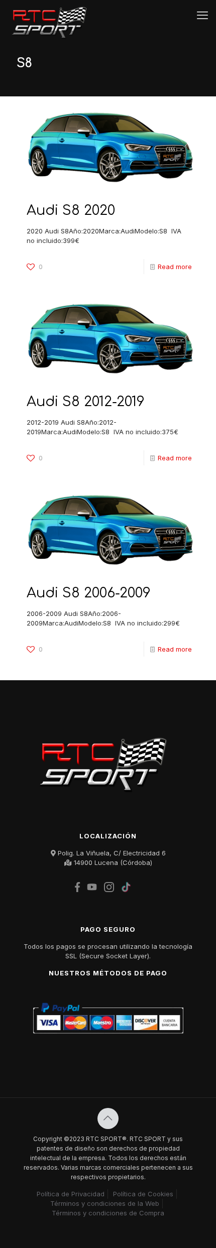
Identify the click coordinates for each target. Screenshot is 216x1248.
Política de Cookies (143, 1194)
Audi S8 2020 (71, 210)
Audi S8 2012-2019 (86, 401)
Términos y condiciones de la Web (104, 1203)
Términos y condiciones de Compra (108, 1213)
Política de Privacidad (70, 1194)
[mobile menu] (202, 15)
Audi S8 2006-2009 (89, 592)
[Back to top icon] (108, 1118)
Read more (175, 267)
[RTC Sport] (52, 15)
